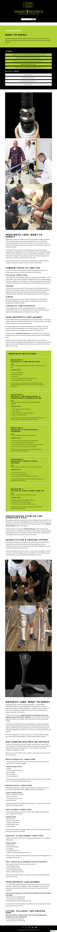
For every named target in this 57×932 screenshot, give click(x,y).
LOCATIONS (28, 3)
